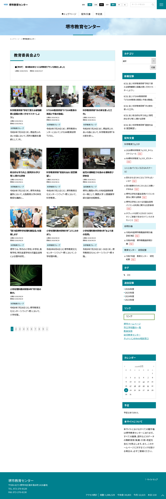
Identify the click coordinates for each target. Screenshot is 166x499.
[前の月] (124, 366)
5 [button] (27, 329)
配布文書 (86, 14)
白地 (95, 5)
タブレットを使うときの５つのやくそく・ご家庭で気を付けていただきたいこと (140, 216)
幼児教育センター (132, 334)
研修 (128, 275)
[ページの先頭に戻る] (162, 495)
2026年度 (129, 288)
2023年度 (129, 299)
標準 (113, 5)
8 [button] (39, 329)
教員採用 (128, 331)
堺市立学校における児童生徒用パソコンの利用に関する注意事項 (140, 205)
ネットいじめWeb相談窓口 (136, 338)
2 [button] (15, 329)
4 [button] (23, 329)
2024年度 (129, 296)
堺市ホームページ (132, 323)
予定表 (98, 14)
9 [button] (43, 329)
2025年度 (129, 292)
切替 (153, 67)
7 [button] (35, 329)
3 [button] (19, 329)
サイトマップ (152, 479)
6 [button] (31, 329)
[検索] (152, 4)
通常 (90, 5)
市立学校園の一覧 (132, 327)
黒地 (101, 5)
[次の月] (153, 366)
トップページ (70, 14)
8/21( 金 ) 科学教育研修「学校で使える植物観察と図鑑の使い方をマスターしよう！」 (138, 87)
